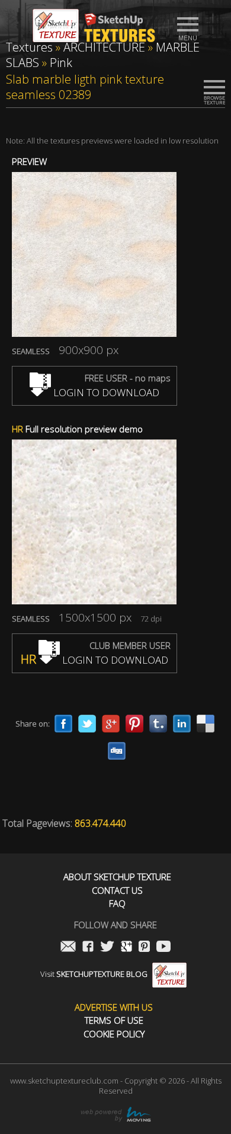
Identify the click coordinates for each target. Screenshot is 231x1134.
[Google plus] (111, 723)
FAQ (117, 903)
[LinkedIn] (182, 723)
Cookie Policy (114, 1034)
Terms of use (114, 1020)
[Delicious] (205, 723)
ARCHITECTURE (104, 47)
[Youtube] (163, 947)
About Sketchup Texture (117, 877)
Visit (93, 974)
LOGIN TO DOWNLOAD (105, 392)
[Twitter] (87, 723)
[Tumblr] (158, 723)
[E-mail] (68, 947)
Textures (29, 47)
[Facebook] (63, 723)
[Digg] (117, 751)
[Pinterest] (134, 723)
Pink (61, 63)
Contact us (117, 890)
